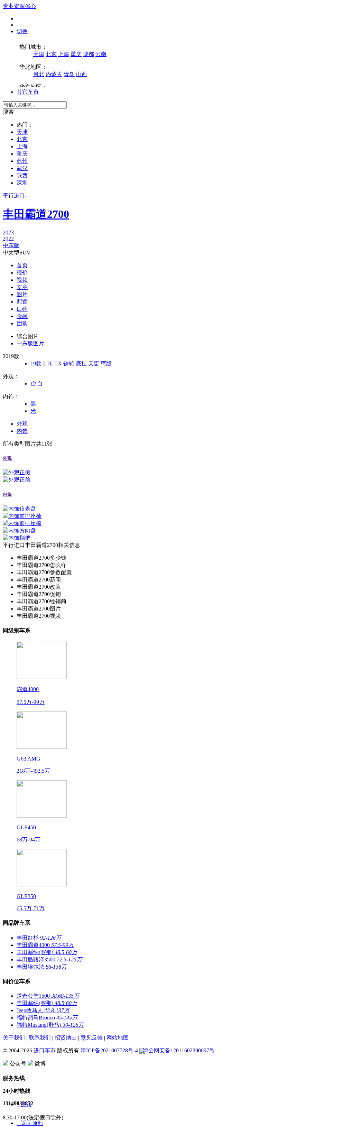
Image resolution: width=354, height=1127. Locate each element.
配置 (22, 302)
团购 (22, 323)
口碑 (22, 309)
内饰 (22, 431)
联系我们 (40, 1038)
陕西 (22, 175)
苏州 (22, 161)
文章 (22, 287)
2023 (8, 232)
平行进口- (36, 206)
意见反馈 (92, 1038)
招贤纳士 (66, 1038)
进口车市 (45, 1050)
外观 (22, 424)
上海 (22, 146)
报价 (22, 273)
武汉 (22, 168)
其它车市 (28, 92)
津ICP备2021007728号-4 (109, 1050)
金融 (22, 316)
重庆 (22, 154)
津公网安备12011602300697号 (179, 1050)
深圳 (22, 183)
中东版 (11, 245)
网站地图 (117, 1038)
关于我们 (14, 1038)
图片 (22, 294)
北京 (22, 139)
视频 (22, 280)
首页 (22, 265)
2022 (8, 239)
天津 (22, 132)
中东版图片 (30, 343)
